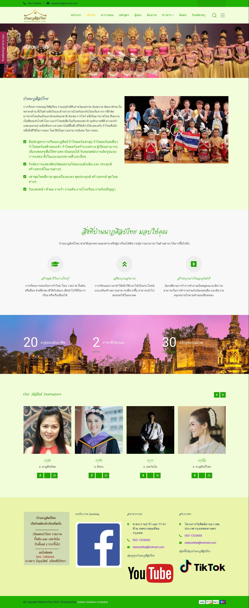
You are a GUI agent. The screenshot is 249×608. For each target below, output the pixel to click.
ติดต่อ (182, 15)
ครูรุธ (150, 460)
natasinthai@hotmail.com (64, 3)
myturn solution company (92, 602)
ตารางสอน (107, 15)
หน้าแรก (76, 15)
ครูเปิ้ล (202, 460)
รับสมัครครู (198, 15)
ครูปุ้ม (47, 460)
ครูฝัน (99, 460)
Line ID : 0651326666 (211, 3)
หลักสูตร (124, 15)
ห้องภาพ (152, 15)
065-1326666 (34, 3)
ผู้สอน (138, 15)
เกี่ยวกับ (91, 15)
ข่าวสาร (166, 15)
